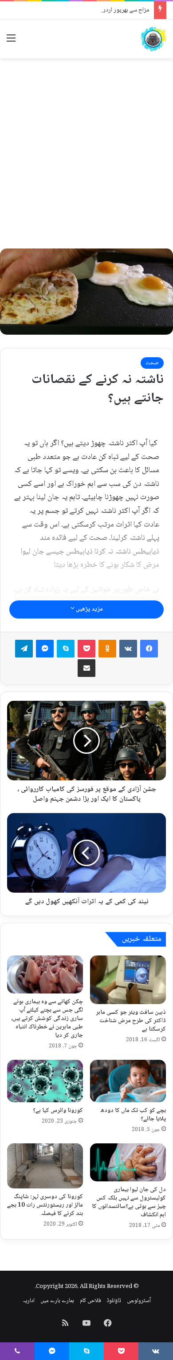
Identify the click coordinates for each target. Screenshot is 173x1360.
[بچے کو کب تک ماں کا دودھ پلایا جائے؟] (128, 1081)
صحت (152, 363)
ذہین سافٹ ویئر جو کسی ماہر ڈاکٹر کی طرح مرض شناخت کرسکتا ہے (131, 1021)
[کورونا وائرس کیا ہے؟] (45, 1081)
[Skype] (66, 648)
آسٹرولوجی (139, 1301)
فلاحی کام (90, 1301)
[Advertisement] (86, 153)
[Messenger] (45, 648)
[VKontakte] (128, 648)
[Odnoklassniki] (107, 648)
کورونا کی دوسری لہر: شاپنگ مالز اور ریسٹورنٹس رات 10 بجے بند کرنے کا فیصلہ (45, 1205)
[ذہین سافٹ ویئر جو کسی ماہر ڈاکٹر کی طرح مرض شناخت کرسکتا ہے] (128, 979)
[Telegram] (24, 648)
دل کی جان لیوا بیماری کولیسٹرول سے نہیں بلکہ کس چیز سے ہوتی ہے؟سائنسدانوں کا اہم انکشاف (129, 1202)
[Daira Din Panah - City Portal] (153, 39)
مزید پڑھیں (89, 609)
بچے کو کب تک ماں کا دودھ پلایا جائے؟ (133, 1114)
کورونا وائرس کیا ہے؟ (58, 1110)
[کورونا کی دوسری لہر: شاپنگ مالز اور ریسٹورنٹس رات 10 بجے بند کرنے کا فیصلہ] (45, 1165)
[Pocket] (86, 648)
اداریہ (29, 1301)
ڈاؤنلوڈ (114, 1301)
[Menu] (11, 42)
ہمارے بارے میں (57, 1301)
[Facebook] (149, 648)
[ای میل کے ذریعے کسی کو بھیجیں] (86, 668)
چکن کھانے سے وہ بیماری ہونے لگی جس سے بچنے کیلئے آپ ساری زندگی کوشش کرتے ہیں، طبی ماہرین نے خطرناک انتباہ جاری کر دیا (47, 1019)
